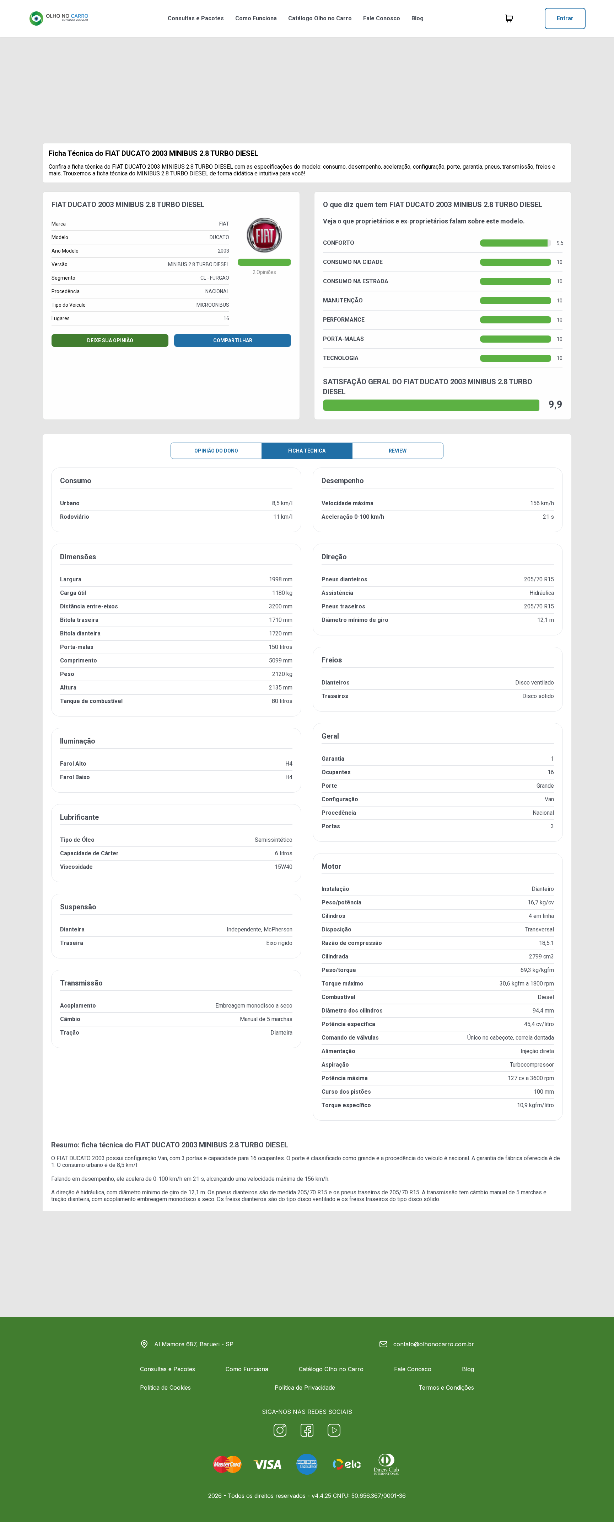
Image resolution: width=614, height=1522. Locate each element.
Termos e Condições (446, 1387)
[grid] (307, 799)
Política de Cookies (165, 1387)
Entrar (565, 18)
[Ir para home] (58, 18)
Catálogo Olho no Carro (320, 18)
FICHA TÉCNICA (306, 451)
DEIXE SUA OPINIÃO (110, 340)
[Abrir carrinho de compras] (509, 18)
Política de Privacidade (305, 1387)
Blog (417, 18)
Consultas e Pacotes (196, 18)
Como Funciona (256, 18)
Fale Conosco (381, 18)
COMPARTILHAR (232, 340)
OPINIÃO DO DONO (216, 451)
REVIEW (397, 451)
